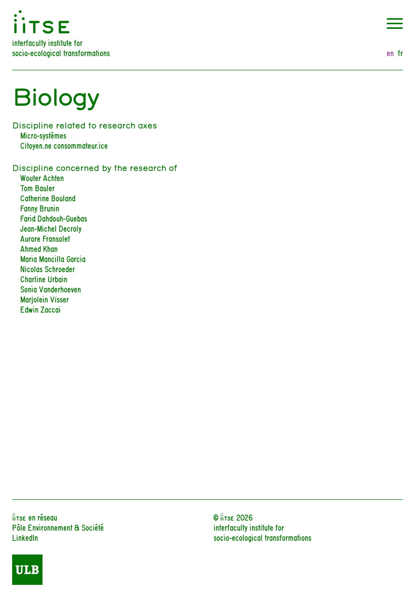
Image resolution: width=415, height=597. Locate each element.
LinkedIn (25, 537)
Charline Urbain (43, 278)
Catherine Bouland (47, 197)
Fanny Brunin (39, 208)
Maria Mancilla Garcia (53, 258)
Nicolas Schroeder (47, 268)
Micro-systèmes (43, 135)
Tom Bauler (37, 187)
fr (400, 53)
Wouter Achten (42, 177)
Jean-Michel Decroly (50, 228)
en (390, 53)
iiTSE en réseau (34, 517)
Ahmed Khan (39, 248)
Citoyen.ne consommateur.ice (64, 145)
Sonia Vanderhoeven (50, 288)
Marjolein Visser (44, 299)
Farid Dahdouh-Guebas (53, 218)
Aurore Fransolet (45, 238)
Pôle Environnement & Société (58, 527)
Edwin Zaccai (40, 309)
